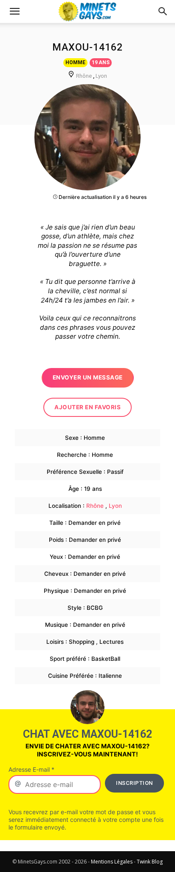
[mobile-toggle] (14, 11)
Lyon (101, 75)
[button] (163, 11)
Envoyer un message (88, 377)
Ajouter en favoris (87, 407)
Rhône (84, 75)
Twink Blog (150, 861)
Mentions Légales (112, 861)
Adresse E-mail (31, 769)
